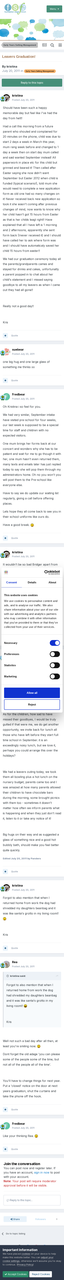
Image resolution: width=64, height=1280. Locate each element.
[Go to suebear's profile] (6, 351)
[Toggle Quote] (8, 975)
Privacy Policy (25, 1264)
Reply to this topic (32, 82)
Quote (14, 335)
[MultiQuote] (5, 335)
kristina (12, 66)
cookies (26, 1253)
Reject (32, 704)
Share (16, 1219)
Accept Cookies (17, 1274)
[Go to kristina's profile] (6, 97)
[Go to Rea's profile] (6, 964)
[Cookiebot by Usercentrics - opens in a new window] (45, 572)
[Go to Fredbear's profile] (6, 396)
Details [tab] (32, 582)
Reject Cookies (40, 1274)
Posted (23, 99)
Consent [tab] (11, 582)
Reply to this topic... (21, 1200)
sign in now (41, 1172)
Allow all (32, 692)
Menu (54, 8)
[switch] (55, 654)
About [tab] (52, 582)
